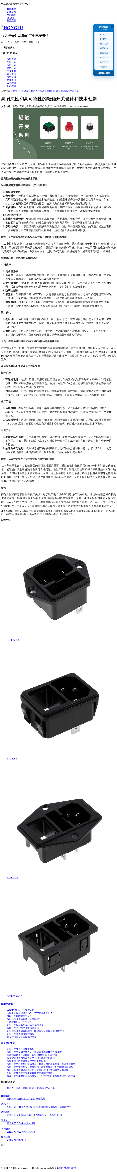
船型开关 (11, 62)
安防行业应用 (14, 1115)
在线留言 (11, 12)
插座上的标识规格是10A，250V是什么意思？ (30, 1013)
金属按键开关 (55, 1107)
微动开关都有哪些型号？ (19, 1016)
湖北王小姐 (104, 62)
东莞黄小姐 (104, 34)
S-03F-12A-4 (13, 640)
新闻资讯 (11, 80)
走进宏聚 (5, 1095)
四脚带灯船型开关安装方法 (20, 1010)
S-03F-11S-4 (12, 877)
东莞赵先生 (104, 39)
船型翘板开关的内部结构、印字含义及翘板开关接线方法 (35, 1031)
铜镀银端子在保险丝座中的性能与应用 (26, 1061)
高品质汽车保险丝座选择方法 (22, 1037)
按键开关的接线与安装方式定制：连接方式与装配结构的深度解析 (40, 1067)
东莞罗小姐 (104, 44)
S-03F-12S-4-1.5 (14, 996)
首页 (15, 91)
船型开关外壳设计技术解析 (20, 1049)
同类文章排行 (8, 1004)
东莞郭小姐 (104, 53)
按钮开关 (30, 1107)
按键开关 (11, 65)
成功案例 (5, 1112)
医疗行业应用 (56, 1115)
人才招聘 (30, 1123)
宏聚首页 (11, 59)
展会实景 (40, 1098)
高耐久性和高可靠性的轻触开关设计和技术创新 (55, 91)
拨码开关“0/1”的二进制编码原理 (23, 1028)
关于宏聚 (11, 83)
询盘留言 (103, 67)
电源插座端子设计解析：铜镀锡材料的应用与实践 (32, 1055)
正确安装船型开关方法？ (19, 1022)
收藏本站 (11, 9)
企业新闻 (11, 1131)
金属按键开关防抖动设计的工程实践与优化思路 (31, 1058)
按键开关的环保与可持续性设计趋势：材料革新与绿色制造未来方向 (41, 1064)
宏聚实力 (11, 77)
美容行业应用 (28, 1115)
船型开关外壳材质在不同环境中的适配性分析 (30, 1073)
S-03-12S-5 (12, 758)
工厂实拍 (30, 1098)
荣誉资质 (11, 74)
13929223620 (104, 73)
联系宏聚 (11, 20)
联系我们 (21, 1140)
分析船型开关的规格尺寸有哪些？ (24, 1019)
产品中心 (11, 71)
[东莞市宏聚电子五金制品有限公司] (12, 27)
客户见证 (11, 1123)
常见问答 (30, 1131)
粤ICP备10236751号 (68, 1168)
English (10, 18)
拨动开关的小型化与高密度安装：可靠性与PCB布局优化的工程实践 (41, 1076)
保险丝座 (66, 1107)
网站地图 (11, 15)
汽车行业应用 (42, 1115)
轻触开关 (11, 68)
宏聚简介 (11, 1098)
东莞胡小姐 (104, 48)
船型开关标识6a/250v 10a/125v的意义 (25, 1025)
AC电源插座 (42, 1107)
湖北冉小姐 (104, 58)
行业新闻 (21, 1131)
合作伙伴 (21, 1123)
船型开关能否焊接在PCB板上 (21, 1034)
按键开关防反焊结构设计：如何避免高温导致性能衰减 (34, 1052)
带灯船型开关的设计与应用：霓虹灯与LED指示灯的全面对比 (37, 1070)
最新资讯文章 (8, 1043)
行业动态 (24, 91)
